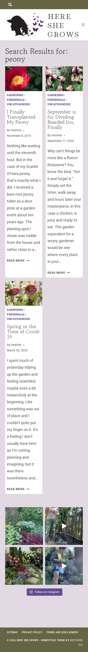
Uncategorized (18, 104)
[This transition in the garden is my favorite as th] (24, 526)
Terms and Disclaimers (62, 632)
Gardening (15, 95)
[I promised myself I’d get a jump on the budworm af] (64, 566)
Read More (18, 260)
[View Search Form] (9, 4)
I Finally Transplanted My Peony (21, 117)
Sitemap (12, 632)
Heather (16, 130)
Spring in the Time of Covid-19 (24, 331)
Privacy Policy (32, 632)
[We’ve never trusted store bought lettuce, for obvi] (64, 526)
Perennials (16, 99)
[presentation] (23, 78)
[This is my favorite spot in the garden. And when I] (24, 566)
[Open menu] (83, 24)
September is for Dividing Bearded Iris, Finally (61, 119)
